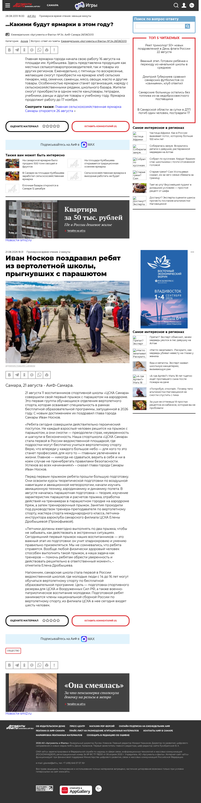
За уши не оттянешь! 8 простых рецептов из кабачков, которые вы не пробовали (172, 404)
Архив (24, 41)
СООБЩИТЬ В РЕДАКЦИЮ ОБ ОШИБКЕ (108, 735)
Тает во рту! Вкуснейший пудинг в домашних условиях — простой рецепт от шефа (170, 187)
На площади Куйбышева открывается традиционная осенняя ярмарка (101, 163)
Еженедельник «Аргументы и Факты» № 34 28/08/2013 (94, 41)
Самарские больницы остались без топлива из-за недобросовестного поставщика (164, 96)
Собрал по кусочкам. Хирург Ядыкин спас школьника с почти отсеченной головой (172, 161)
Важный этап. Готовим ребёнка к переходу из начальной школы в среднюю (164, 64)
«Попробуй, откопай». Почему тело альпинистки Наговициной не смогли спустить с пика (171, 391)
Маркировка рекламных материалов (59, 735)
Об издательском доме (50, 726)
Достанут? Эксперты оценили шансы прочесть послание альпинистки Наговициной (172, 200)
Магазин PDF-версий (101, 726)
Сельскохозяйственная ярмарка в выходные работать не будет (105, 174)
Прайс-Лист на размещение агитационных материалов (104, 730)
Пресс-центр (77, 726)
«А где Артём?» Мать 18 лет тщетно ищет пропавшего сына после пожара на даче (171, 379)
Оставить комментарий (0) (100, 126)
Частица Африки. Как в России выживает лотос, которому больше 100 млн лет (171, 136)
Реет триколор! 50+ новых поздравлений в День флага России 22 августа (164, 49)
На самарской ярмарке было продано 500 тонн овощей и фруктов (40, 163)
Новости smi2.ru (18, 240)
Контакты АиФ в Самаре (158, 730)
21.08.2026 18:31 (14, 251)
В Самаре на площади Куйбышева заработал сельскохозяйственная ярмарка (43, 176)
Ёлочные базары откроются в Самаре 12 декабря (40, 187)
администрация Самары (20, 365)
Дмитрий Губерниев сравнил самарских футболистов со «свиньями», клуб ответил (164, 80)
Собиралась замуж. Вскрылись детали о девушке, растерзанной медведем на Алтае (170, 149)
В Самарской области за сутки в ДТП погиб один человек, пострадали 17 (164, 111)
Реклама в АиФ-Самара (50, 730)
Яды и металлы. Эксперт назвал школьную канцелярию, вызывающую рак (169, 366)
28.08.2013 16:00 (14, 16)
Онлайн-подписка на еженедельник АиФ (144, 726)
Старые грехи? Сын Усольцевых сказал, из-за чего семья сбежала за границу (172, 174)
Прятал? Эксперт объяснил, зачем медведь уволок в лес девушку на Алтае (170, 340)
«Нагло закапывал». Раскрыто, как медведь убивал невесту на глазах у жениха (172, 353)
